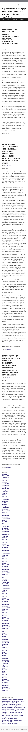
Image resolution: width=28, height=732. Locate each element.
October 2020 (5, 501)
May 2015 (4, 577)
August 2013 (5, 609)
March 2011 (4, 655)
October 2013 (5, 606)
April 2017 (4, 542)
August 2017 (5, 536)
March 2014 (4, 598)
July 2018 (4, 520)
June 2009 (4, 674)
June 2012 (4, 631)
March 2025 (4, 482)
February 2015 (5, 582)
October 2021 (5, 491)
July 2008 (4, 692)
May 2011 (4, 652)
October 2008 (5, 687)
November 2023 (5, 485)
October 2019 (5, 509)
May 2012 (4, 633)
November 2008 (5, 685)
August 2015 (5, 574)
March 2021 (4, 498)
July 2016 (4, 557)
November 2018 (5, 515)
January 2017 (5, 547)
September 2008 (6, 688)
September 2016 (6, 553)
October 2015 (5, 571)
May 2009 (4, 676)
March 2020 (4, 504)
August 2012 (5, 628)
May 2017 (4, 541)
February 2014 (5, 599)
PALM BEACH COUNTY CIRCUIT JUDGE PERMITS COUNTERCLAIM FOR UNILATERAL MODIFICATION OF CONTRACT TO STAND (10, 36)
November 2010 (5, 661)
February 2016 (5, 564)
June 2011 (4, 650)
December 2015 (5, 568)
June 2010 (4, 669)
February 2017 (5, 545)
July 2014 (4, 591)
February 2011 (5, 657)
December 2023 (5, 483)
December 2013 (5, 603)
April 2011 (4, 653)
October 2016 (5, 552)
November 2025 (5, 479)
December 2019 (5, 507)
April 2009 (4, 677)
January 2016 (5, 566)
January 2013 (5, 620)
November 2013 (5, 604)
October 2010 (5, 663)
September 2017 (6, 534)
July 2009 (4, 673)
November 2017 (5, 531)
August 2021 (5, 493)
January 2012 (5, 639)
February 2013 (5, 619)
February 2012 (5, 638)
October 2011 (5, 644)
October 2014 (5, 587)
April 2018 (4, 525)
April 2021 (4, 496)
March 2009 (4, 679)
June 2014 (4, 593)
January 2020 (5, 506)
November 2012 (5, 623)
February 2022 (5, 488)
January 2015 (5, 584)
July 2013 (4, 611)
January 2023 (5, 487)
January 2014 (5, 601)
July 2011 (4, 649)
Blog (3, 19)
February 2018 (5, 526)
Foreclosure (8, 138)
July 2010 (4, 668)
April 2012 (4, 634)
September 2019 (6, 510)
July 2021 (4, 494)
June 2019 (4, 514)
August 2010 (5, 666)
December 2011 (5, 641)
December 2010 (5, 660)
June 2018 (4, 522)
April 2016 (4, 561)
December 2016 (5, 549)
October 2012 (5, 625)
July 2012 (4, 630)
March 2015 (4, 580)
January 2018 (5, 528)
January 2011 (5, 658)
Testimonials (14, 19)
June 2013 (4, 612)
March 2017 (4, 544)
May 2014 (4, 595)
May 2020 (4, 502)
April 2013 (4, 615)
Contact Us (22, 19)
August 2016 (5, 555)
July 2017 (4, 537)
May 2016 (4, 560)
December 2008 (5, 684)
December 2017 (5, 529)
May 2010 (4, 671)
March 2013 (4, 617)
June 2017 (4, 539)
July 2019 (4, 512)
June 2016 (4, 558)
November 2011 (5, 642)
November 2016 (5, 550)
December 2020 (5, 499)
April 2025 (4, 480)
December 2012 (5, 622)
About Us (8, 19)
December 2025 (5, 477)
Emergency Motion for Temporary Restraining (12, 699)
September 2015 (6, 572)
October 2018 (5, 517)
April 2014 (4, 596)
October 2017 (5, 533)
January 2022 (5, 490)
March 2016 (4, 563)
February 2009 (5, 681)
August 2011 (5, 647)
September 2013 (6, 607)
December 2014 (5, 585)
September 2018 (6, 518)
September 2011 (6, 646)
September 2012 (6, 626)
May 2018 (4, 523)
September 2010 (6, 665)
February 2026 (5, 475)
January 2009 (5, 682)
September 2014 (6, 588)
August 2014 (5, 590)
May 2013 (4, 614)
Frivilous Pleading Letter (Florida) (10, 723)
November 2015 (5, 569)
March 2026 (4, 474)
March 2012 (4, 636)
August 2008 (5, 690)
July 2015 (4, 576)
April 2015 (4, 579)
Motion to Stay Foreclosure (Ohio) (10, 718)
